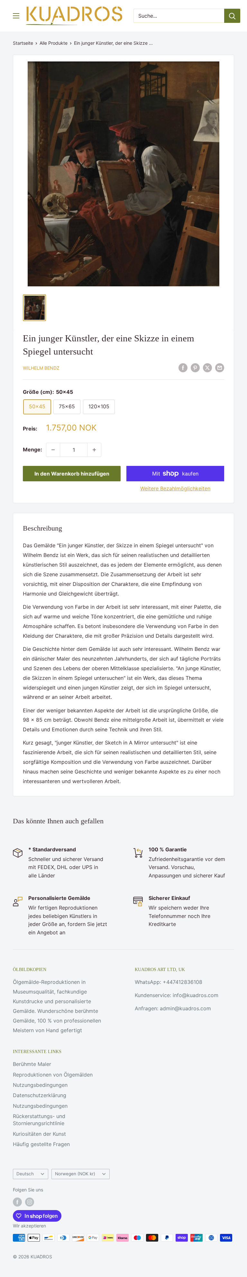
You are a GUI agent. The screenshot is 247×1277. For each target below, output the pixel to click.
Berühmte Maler (32, 1064)
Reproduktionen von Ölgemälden (53, 1074)
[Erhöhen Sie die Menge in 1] (94, 450)
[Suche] (232, 16)
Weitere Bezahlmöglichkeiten (175, 488)
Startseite (23, 43)
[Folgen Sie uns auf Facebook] (17, 1202)
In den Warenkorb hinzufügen (71, 473)
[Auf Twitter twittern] (207, 367)
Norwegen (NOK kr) (75, 1173)
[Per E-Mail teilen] (219, 367)
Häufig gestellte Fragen (41, 1144)
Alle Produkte (54, 43)
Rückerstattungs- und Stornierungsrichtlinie (39, 1119)
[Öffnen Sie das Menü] (16, 15)
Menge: (32, 449)
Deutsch (25, 1173)
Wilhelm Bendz (41, 368)
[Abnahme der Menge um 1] (53, 450)
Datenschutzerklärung (39, 1095)
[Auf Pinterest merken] (195, 367)
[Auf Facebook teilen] (183, 367)
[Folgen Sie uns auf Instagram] (29, 1202)
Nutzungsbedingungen (40, 1085)
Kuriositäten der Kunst (39, 1134)
